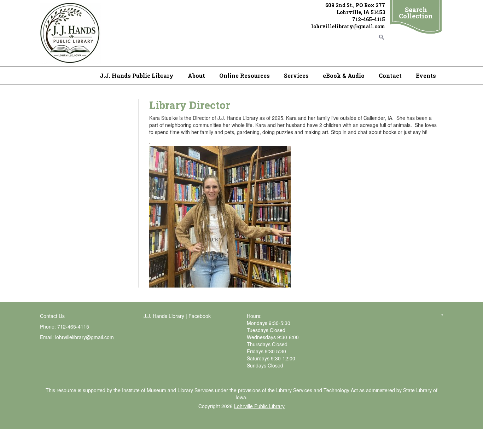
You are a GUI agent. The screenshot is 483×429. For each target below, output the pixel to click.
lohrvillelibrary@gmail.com (84, 337)
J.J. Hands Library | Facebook (177, 315)
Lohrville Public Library (259, 406)
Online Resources (244, 75)
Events (426, 75)
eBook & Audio (344, 75)
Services (296, 75)
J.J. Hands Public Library (137, 75)
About (196, 75)
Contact (390, 75)
